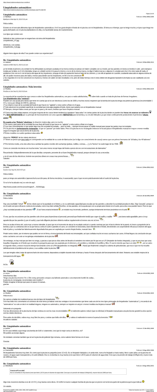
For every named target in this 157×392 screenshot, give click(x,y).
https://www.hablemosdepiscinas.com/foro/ (16, 2)
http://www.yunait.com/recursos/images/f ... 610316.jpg (23, 187)
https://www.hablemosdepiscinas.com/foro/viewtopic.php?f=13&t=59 (24, 10)
